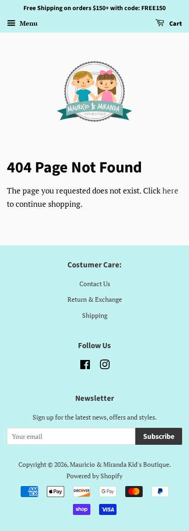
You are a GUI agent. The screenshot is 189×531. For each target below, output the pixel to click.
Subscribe (158, 436)
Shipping (94, 315)
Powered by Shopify (94, 475)
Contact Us (94, 283)
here (170, 190)
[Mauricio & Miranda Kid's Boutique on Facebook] (85, 366)
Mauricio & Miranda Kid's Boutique (119, 464)
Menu (28, 23)
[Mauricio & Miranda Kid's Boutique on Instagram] (105, 366)
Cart (175, 23)
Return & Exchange (94, 299)
